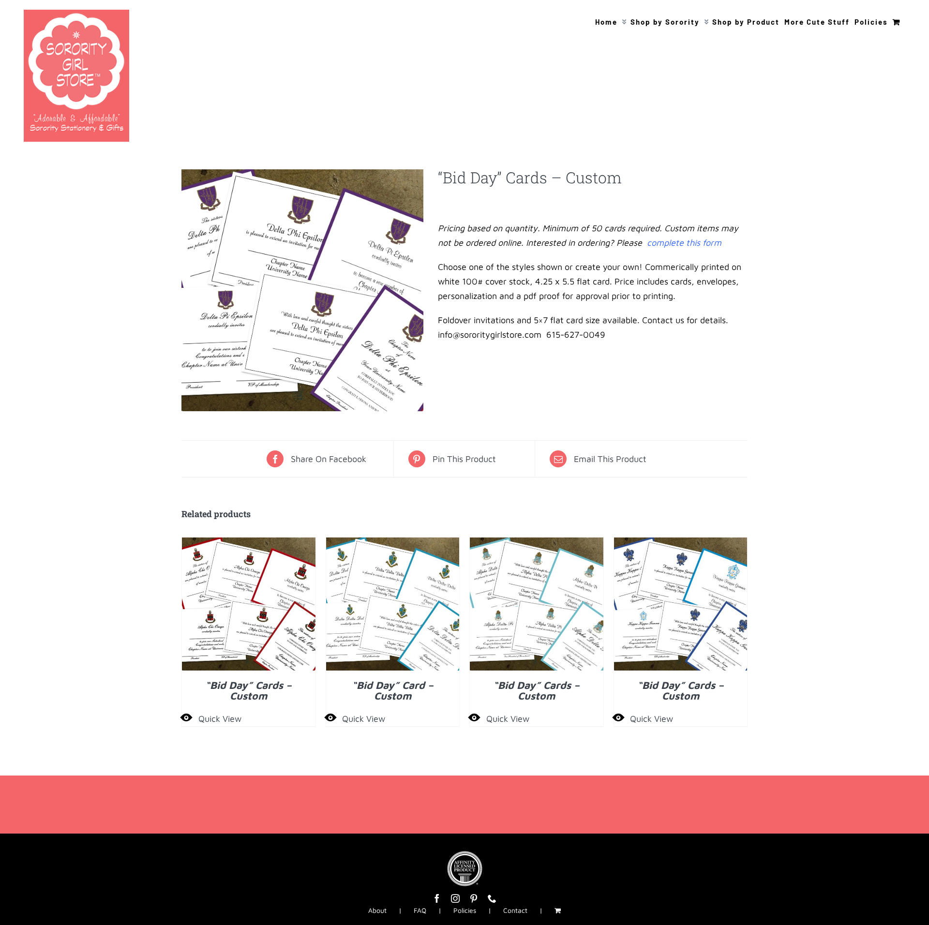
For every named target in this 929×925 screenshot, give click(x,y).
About (377, 910)
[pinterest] (473, 898)
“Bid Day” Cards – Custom (248, 690)
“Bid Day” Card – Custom (393, 690)
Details (248, 606)
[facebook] (437, 898)
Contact (515, 910)
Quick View (219, 719)
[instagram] (455, 898)
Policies (464, 910)
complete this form (682, 243)
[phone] (492, 898)
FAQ (420, 910)
